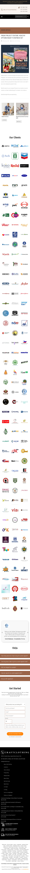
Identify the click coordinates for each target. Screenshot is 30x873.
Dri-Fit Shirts (16, 849)
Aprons (15, 844)
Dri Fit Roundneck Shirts (24, 849)
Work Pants (26, 859)
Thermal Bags (5, 857)
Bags (5, 845)
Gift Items (9, 852)
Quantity (6, 718)
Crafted (22, 869)
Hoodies (2, 853)
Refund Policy (6, 778)
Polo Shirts (25, 854)
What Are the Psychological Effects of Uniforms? (11, 819)
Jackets (6, 853)
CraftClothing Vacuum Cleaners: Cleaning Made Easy (12, 811)
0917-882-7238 (24, 7)
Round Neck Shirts (17, 856)
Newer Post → (19, 121)
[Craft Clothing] (8, 10)
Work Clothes (20, 859)
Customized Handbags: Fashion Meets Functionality (11, 798)
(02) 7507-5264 (24, 11)
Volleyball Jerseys (24, 858)
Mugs (24, 853)
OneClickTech (26, 869)
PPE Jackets (11, 856)
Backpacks (19, 844)
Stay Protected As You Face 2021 (22, 117)
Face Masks (25, 850)
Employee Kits (19, 850)
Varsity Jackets (18, 858)
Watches (9, 859)
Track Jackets (16, 857)
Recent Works (6, 784)
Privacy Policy (6, 772)
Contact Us (6, 767)
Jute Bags (14, 853)
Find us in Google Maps (8, 792)
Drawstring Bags (10, 849)
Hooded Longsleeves (24, 852)
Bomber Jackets (24, 845)
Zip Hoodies (8, 861)
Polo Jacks (14, 854)
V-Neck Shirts (11, 858)
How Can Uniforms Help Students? (8, 815)
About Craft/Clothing (8, 764)
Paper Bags (5, 854)
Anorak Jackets (10, 844)
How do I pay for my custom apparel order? (11, 673)
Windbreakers (14, 859)
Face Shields (4, 852)
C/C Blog (5, 789)
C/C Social (6, 786)
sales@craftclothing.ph (5, 761)
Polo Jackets (19, 854)
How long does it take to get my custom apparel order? (14, 661)
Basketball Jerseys (16, 845)
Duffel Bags (9, 850)
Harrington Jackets (15, 852)
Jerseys (10, 853)
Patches (9, 854)
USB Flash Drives (5, 858)
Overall (27, 853)
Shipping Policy (6, 775)
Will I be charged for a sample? (8, 667)
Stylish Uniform (5, 116)
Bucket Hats (5, 847)
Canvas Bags (21, 847)
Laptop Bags (19, 853)
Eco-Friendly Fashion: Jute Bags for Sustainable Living (12, 806)
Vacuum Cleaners (20, 861)
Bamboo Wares (9, 845)
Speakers (23, 856)
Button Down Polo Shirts (13, 847)
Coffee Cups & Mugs (14, 848)
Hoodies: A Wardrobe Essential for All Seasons (11, 802)
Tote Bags (11, 857)
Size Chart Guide (7, 781)
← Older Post (4, 120)
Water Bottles (4, 859)
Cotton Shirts (3, 849)
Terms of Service (7, 769)
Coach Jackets (7, 848)
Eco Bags (14, 850)
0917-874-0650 (24, 9)
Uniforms (25, 857)
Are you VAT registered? (7, 679)
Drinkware (4, 850)
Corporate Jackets (22, 848)
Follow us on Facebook (8, 795)
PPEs (7, 856)
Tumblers (21, 857)
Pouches (3, 856)
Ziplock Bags (14, 861)
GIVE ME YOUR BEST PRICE (15, 734)
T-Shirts (27, 856)
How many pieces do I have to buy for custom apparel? (14, 656)
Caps (26, 847)
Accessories (4, 844)
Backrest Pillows (25, 844)
